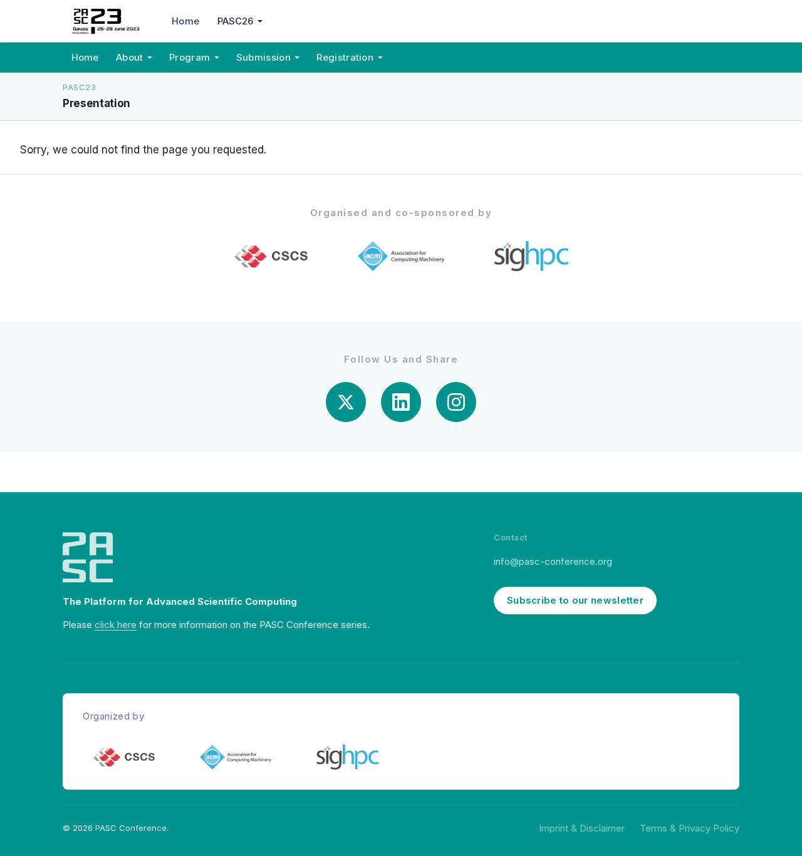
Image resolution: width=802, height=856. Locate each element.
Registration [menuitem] (344, 57)
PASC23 (79, 87)
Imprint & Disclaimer (582, 828)
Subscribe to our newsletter (575, 600)
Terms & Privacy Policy (689, 828)
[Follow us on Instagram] (456, 402)
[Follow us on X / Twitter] (346, 402)
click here (116, 625)
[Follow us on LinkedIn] (401, 402)
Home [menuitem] (185, 21)
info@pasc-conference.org (553, 561)
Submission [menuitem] (263, 57)
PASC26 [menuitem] (235, 21)
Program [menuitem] (189, 57)
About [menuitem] (129, 57)
